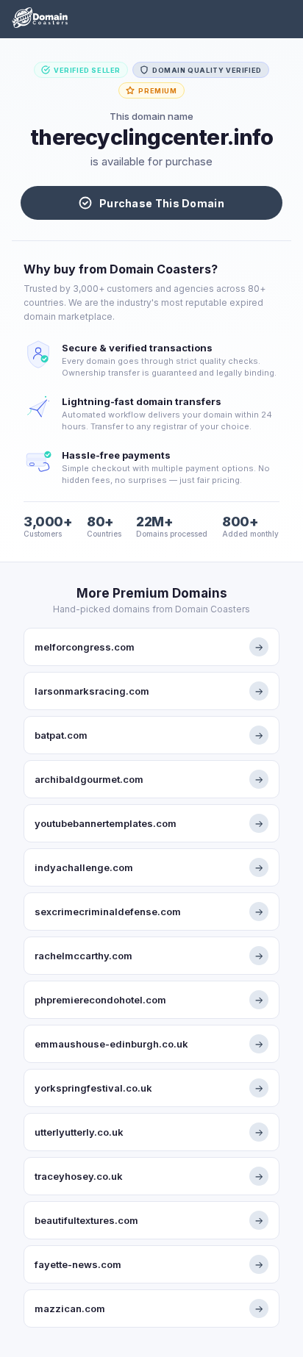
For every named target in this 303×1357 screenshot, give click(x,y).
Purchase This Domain (161, 203)
